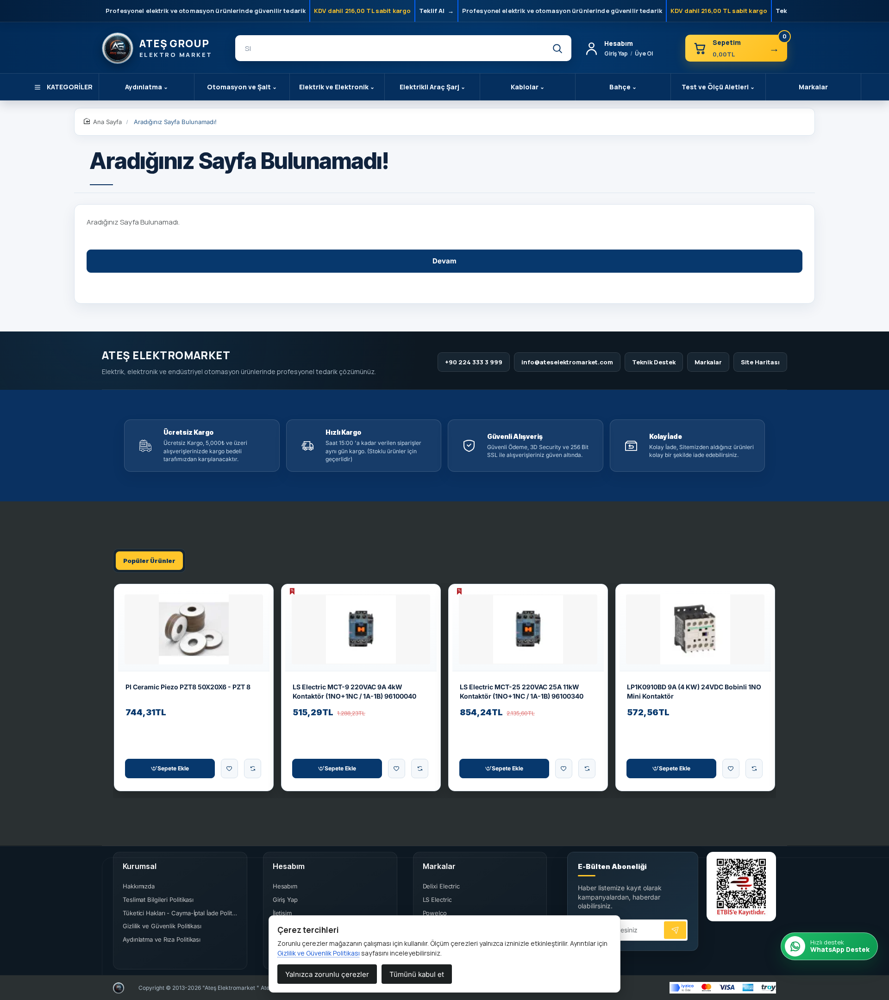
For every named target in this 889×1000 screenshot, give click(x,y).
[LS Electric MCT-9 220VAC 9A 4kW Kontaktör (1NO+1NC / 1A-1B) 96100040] (361, 629)
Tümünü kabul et (416, 974)
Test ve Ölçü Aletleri (718, 86)
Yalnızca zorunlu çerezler (327, 974)
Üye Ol (644, 53)
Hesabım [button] (289, 866)
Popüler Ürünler (149, 560)
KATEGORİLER (70, 86)
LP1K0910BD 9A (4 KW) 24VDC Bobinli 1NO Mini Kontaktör (694, 691)
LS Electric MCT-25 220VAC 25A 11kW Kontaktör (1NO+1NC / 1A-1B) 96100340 (521, 691)
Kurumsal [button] (140, 866)
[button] (170, 768)
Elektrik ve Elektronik (337, 86)
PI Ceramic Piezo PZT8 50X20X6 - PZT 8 (187, 687)
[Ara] (557, 48)
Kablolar (528, 86)
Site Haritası (760, 362)
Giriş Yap (616, 53)
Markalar (813, 86)
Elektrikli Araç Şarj (432, 86)
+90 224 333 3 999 (473, 362)
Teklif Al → (436, 10)
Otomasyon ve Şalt (242, 86)
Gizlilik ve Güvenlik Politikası (318, 953)
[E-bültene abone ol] (675, 930)
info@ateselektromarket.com (567, 362)
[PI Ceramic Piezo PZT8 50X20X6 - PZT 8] (194, 629)
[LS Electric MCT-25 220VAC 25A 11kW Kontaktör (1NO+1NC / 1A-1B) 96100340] (528, 629)
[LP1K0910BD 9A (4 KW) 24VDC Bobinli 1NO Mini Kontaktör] (695, 629)
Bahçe (623, 86)
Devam (444, 260)
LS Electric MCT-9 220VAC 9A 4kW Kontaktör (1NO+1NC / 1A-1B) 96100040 (354, 691)
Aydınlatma (146, 86)
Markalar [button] (439, 866)
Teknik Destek (654, 362)
